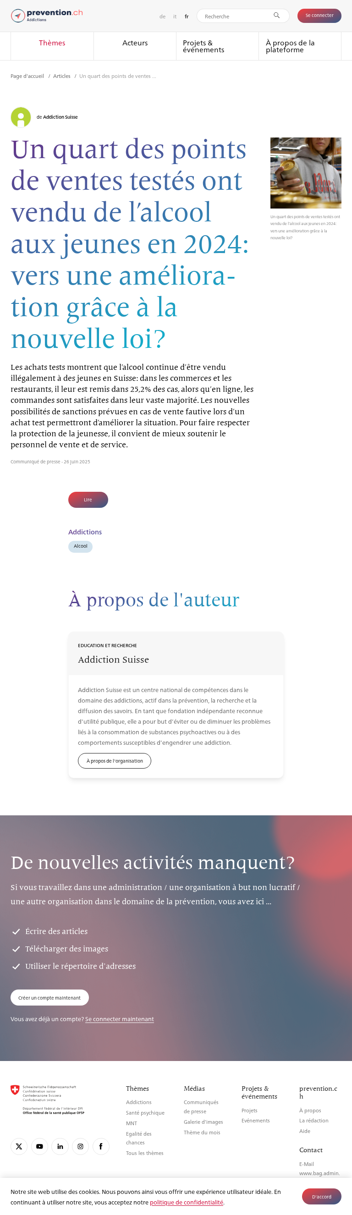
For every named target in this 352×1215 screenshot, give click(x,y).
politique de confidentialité (186, 1202)
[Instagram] (80, 1146)
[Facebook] (101, 1146)
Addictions (139, 1102)
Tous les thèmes (145, 1152)
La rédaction (314, 1120)
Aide (304, 1130)
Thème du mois (202, 1132)
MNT (131, 1123)
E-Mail (306, 1163)
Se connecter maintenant (119, 1019)
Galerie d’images (203, 1121)
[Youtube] (39, 1146)
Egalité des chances (139, 1138)
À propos (310, 1110)
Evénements (256, 1120)
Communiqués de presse (201, 1107)
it (174, 16)
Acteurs (135, 42)
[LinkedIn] (59, 1146)
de (162, 16)
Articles (62, 75)
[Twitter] (19, 1146)
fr (187, 16)
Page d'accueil (28, 75)
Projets (250, 1110)
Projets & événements (203, 46)
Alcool (81, 546)
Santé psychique (145, 1112)
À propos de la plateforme (290, 46)
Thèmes (52, 42)
